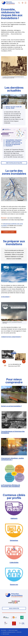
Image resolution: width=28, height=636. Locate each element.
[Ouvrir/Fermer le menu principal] (25, 2)
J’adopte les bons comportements (11, 336)
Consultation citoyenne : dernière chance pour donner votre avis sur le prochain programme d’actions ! (14, 143)
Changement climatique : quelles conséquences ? (12, 458)
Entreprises (14, 540)
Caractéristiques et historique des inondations (13, 432)
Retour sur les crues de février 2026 (14, 107)
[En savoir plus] (6, 617)
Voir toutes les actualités (14, 162)
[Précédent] (4, 361)
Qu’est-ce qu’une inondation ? (11, 406)
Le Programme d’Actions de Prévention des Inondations (10, 485)
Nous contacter (14, 608)
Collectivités (14, 562)
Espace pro (14, 584)
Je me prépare (5, 296)
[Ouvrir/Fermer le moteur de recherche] (18, 3)
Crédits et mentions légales (12, 630)
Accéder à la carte (8, 232)
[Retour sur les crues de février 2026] (14, 101)
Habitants (14, 518)
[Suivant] (23, 361)
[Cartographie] (22, 3)
